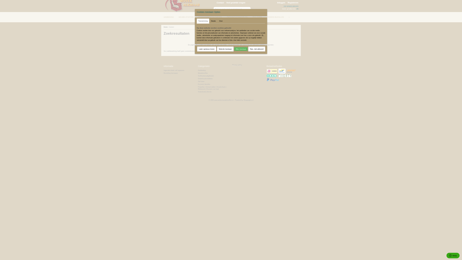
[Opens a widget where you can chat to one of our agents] (453, 256)
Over (221, 21)
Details (213, 21)
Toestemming (203, 21)
